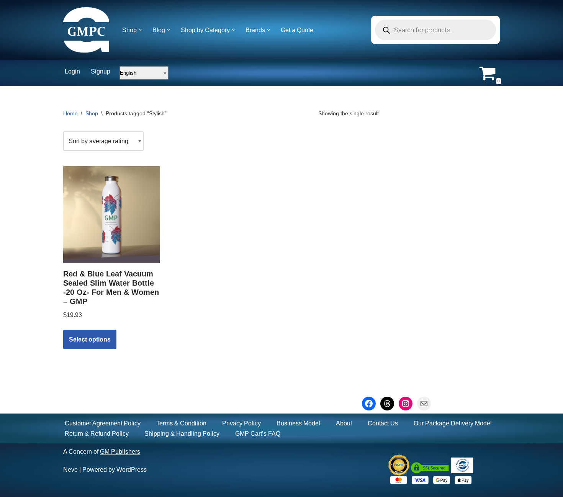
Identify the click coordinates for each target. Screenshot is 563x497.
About (344, 423)
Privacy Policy (241, 423)
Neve (70, 469)
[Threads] (387, 403)
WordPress (131, 469)
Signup (100, 71)
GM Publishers (120, 451)
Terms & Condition (181, 423)
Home (70, 113)
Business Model (298, 423)
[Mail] (424, 403)
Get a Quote (297, 30)
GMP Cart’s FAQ (257, 433)
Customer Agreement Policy (103, 423)
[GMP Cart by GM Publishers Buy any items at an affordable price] (86, 30)
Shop (91, 113)
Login (72, 71)
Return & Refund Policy (97, 433)
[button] (140, 29)
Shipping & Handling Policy (181, 433)
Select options (90, 339)
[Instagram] (405, 403)
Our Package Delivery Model (453, 423)
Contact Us (383, 423)
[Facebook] (369, 403)
